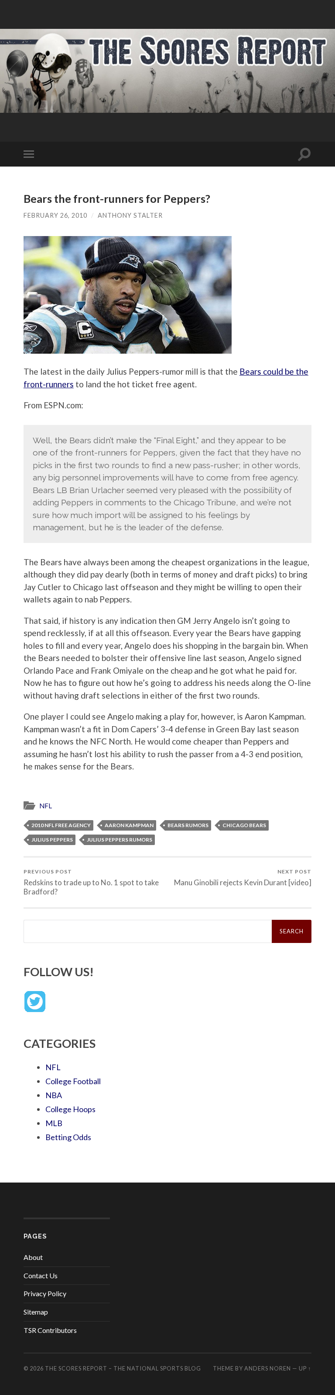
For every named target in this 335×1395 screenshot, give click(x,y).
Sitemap (36, 1312)
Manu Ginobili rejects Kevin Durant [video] (242, 877)
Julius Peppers (52, 839)
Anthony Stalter (130, 215)
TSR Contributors (50, 1330)
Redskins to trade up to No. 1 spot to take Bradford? (91, 882)
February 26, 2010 (55, 215)
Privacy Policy (45, 1293)
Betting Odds (68, 1137)
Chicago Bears (244, 825)
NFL (45, 806)
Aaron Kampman (129, 825)
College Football (73, 1081)
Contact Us (41, 1275)
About (33, 1257)
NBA (53, 1095)
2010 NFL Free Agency (61, 825)
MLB (53, 1123)
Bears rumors (188, 825)
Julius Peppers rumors (119, 839)
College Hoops (70, 1109)
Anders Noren (267, 1368)
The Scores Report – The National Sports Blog (123, 1368)
